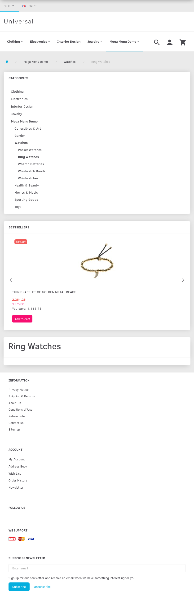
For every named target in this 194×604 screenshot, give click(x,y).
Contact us (16, 423)
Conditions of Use (20, 409)
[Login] (169, 42)
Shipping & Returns (22, 396)
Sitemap (14, 429)
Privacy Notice (19, 389)
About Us (15, 403)
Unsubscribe (42, 587)
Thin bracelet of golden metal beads (44, 292)
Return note (17, 416)
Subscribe (19, 587)
